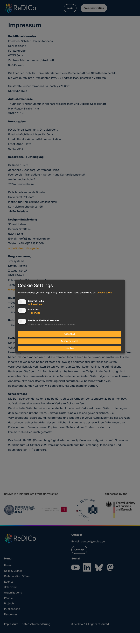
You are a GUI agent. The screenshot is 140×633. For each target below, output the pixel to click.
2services (35, 304)
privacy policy (104, 292)
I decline (69, 348)
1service (34, 312)
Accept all (69, 334)
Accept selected (69, 341)
